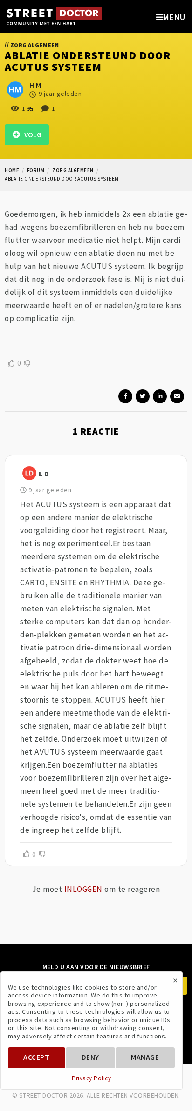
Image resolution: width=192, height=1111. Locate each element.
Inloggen (83, 889)
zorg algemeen (73, 170)
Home (12, 170)
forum (36, 170)
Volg (30, 134)
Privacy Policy (91, 1078)
